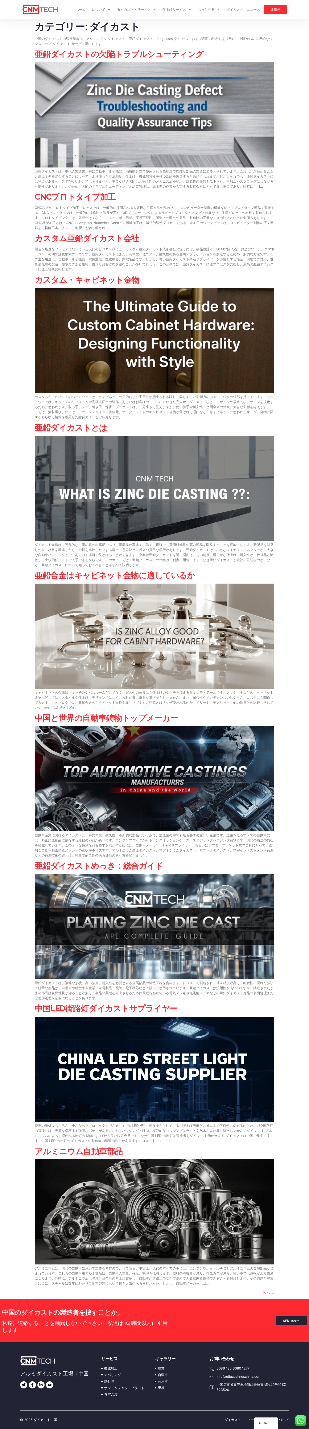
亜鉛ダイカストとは (71, 427)
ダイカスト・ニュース (243, 9)
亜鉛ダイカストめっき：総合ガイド (99, 865)
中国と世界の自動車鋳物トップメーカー (106, 718)
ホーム (80, 9)
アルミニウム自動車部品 (79, 1151)
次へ (268, 1293)
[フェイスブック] (32, 1385)
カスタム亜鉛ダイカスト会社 (87, 238)
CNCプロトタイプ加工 (75, 197)
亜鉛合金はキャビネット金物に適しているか (115, 575)
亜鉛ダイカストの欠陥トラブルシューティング (119, 54)
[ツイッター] (24, 1385)
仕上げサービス (174, 9)
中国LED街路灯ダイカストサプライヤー (106, 1008)
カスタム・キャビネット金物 (87, 280)
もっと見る (206, 9)
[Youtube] (49, 1385)
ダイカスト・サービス (134, 9)
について (98, 9)
